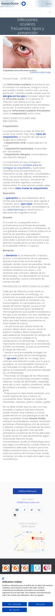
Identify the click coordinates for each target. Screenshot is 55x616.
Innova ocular (16, 3)
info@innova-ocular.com (28, 502)
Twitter (31, 510)
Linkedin (39, 510)
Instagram (15, 515)
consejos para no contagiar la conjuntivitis (22, 166)
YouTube (17, 510)
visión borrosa (15, 209)
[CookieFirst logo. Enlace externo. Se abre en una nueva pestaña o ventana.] (3, 578)
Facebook (24, 510)
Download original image (40, 72)
